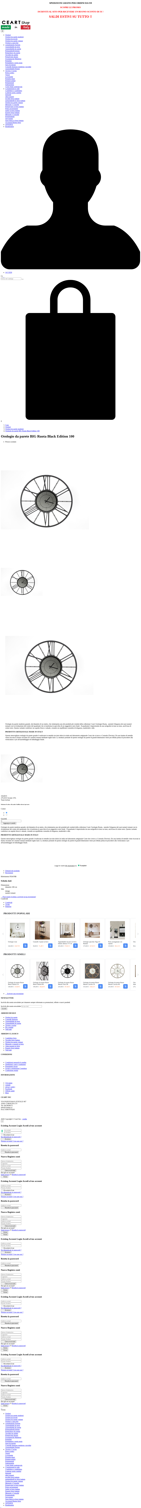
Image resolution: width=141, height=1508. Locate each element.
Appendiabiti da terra (12, 47)
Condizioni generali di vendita (15, 1062)
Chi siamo (8, 1083)
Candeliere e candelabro (13, 91)
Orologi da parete (11, 1017)
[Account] (70, 269)
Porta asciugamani (11, 109)
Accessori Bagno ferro (13, 123)
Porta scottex (9, 73)
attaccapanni (9, 97)
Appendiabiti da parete (13, 49)
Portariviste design (11, 57)
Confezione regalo (11, 1070)
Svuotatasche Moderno (13, 59)
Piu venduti (9, 1027)
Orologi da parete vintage (14, 41)
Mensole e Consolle (12, 105)
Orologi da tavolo (11, 39)
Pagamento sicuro (11, 1066)
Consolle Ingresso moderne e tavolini (18, 67)
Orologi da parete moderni (14, 37)
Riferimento (5, 876)
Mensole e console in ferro (14, 1044)
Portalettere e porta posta (13, 63)
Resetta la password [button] (19, 1175)
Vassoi (7, 75)
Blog (7, 1093)
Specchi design (10, 65)
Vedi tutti (8, 1029)
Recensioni (9, 873)
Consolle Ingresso (11, 1019)
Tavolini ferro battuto (12, 1040)
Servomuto (9, 119)
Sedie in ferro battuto (12, 111)
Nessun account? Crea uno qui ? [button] (12, 1141)
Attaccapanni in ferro (12, 1046)
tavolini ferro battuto (12, 99)
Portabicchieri (10, 79)
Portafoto (8, 61)
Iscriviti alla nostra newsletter (11, 1006)
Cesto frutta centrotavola (13, 87)
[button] (3, 934)
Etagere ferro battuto (12, 113)
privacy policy (10, 1087)
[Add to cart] (25, 945)
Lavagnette (9, 77)
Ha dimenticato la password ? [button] (11, 1137)
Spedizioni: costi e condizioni (15, 1064)
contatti (7, 1085)
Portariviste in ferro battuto (14, 107)
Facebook (8, 1089)
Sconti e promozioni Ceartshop (16, 1068)
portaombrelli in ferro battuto (15, 101)
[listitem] (17, 934)
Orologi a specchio (11, 43)
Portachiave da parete (12, 53)
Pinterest (8, 906)
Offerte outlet (10, 1091)
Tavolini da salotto (11, 55)
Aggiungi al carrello (8, 823)
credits (24, 1119)
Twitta (7, 904)
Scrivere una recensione (14, 994)
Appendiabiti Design (12, 69)
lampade (8, 95)
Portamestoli (9, 83)
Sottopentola (9, 85)
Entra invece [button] (5, 1175)
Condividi (8, 902)
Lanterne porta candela (13, 93)
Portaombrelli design (12, 51)
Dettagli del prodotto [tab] (12, 871)
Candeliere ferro (11, 1038)
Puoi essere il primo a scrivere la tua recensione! (18, 897)
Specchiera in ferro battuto (14, 121)
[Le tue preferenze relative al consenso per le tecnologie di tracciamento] (2, 1131)
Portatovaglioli (10, 81)
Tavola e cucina (10, 1025)
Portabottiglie (10, 117)
